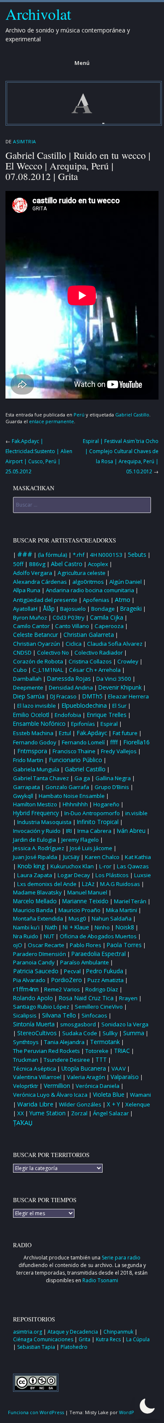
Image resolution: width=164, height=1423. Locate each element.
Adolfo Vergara (32, 573)
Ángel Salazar (111, 1113)
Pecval (72, 971)
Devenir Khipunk (120, 687)
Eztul (65, 733)
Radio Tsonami (100, 1280)
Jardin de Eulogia (34, 839)
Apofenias (96, 600)
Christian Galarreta (88, 635)
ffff (114, 742)
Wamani (140, 1094)
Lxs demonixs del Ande (47, 884)
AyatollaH (25, 608)
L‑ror (105, 866)
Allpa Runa (26, 590)
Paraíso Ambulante (84, 962)
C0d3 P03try (69, 617)
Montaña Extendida (38, 918)
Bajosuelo (73, 608)
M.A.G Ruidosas (120, 884)
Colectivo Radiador (98, 652)
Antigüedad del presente (45, 600)
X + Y (113, 1104)
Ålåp (49, 608)
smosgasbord (78, 1024)
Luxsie (142, 875)
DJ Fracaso (63, 696)
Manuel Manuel (87, 892)
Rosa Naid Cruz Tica (86, 998)
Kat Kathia (138, 857)
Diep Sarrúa (29, 696)
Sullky (110, 1033)
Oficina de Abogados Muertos (98, 936)
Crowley (127, 661)
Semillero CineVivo (99, 1006)
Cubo (20, 670)
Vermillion (57, 1086)
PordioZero (66, 980)
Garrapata (26, 787)
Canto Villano (72, 626)
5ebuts (137, 554)
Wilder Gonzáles (80, 1104)
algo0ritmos (88, 581)
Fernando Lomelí (83, 742)
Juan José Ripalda (35, 857)
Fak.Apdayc (92, 733)
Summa (133, 1033)
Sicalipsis (25, 1015)
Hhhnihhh (75, 804)
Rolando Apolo (33, 998)
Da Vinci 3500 (113, 678)
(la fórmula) (52, 554)
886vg (37, 564)
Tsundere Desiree (67, 1059)
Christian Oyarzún (36, 643)
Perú (79, 414)
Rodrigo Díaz (101, 989)
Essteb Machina (33, 733)
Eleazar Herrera (128, 696)
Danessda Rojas (69, 678)
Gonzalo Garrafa (67, 787)
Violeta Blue (108, 1094)
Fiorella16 (136, 742)
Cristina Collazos (90, 661)
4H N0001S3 (106, 554)
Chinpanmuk (119, 1331)
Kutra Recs (109, 1339)
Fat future (125, 733)
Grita (85, 1339)
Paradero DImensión (39, 954)
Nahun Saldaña (112, 918)
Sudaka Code (79, 1033)
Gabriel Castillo (132, 414)
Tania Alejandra (64, 1042)
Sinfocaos (94, 1015)
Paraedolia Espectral (98, 954)
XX (20, 1113)
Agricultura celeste (82, 573)
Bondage (103, 608)
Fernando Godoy (34, 742)
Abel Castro (66, 564)
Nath (51, 927)
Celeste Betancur (35, 635)
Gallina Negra (113, 778)
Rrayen (128, 998)
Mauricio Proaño (79, 910)
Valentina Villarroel (37, 1077)
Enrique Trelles (107, 715)
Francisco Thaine (74, 751)
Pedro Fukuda (104, 971)
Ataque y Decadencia (73, 1331)
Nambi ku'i (26, 927)
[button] (147, 1406)
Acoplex (98, 564)
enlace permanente (51, 421)
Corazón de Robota (38, 661)
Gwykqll (23, 796)
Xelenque (137, 1104)
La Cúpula (138, 1339)
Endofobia (68, 715)
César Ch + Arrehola (95, 670)
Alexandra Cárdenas (40, 581)
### (24, 554)
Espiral (109, 724)
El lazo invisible (36, 705)
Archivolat (38, 13)
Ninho (102, 927)
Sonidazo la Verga (124, 1024)
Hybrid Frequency (36, 813)
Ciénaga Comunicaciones (43, 1339)
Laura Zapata (34, 875)
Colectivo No (53, 652)
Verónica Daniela (97, 1086)
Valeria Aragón (86, 1077)
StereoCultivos (37, 1033)
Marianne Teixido (85, 901)
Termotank (105, 1042)
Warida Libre (35, 1104)
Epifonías (83, 724)
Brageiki (131, 608)
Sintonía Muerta (34, 1024)
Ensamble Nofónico (39, 724)
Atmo (122, 599)
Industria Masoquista (44, 822)
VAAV (118, 1068)
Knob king (31, 866)
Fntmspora (32, 751)
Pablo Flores (85, 945)
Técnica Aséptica (34, 1068)
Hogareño (106, 804)
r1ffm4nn (26, 989)
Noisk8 (124, 927)
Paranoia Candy (34, 962)
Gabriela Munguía (36, 769)
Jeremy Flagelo (80, 839)
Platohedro (74, 1347)
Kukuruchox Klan (72, 866)
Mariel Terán (130, 901)
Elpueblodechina (84, 705)
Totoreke (96, 1051)
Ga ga (82, 778)
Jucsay (71, 857)
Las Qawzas (133, 866)
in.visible (136, 813)
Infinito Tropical (98, 822)
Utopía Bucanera (83, 1068)
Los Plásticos (112, 875)
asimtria (24, 141)
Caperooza (109, 626)
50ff (18, 564)
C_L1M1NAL (47, 670)
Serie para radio (121, 1257)
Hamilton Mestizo (35, 804)
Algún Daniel (125, 581)
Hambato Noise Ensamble (72, 796)
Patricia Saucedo (35, 971)
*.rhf (79, 554)
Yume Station (47, 1113)
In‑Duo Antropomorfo (92, 813)
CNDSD (22, 652)
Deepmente (28, 687)
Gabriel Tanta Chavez (41, 778)
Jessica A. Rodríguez (38, 848)
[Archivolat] (83, 123)
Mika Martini (121, 910)
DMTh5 (92, 696)
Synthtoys (26, 1042)
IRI (69, 831)
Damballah (27, 678)
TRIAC (122, 1051)
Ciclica (74, 643)
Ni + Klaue (76, 927)
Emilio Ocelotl (31, 715)
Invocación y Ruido (37, 831)
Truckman (25, 1059)
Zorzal (79, 1113)
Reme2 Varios (62, 989)
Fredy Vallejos (119, 751)
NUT (49, 936)
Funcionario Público (75, 760)
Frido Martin (28, 760)
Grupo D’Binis (112, 787)
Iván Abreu (131, 831)
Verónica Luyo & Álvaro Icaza (50, 1094)
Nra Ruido (25, 936)
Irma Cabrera (94, 831)
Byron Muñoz (30, 617)
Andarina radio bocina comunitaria (90, 590)
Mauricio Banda (33, 910)
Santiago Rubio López (41, 1006)
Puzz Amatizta (105, 980)
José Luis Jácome (91, 848)
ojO (17, 945)
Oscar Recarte (46, 945)
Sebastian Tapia (36, 1347)
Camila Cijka (106, 617)
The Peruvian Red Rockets (46, 1051)
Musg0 (77, 918)
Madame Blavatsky (37, 892)
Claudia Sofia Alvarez (115, 643)
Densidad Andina (71, 687)
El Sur (119, 705)
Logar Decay (74, 875)
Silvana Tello (59, 1015)
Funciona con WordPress (36, 1412)
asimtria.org (28, 1331)
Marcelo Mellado (35, 901)
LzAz (88, 884)
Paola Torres (124, 945)
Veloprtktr (25, 1086)
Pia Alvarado (29, 980)
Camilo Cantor (31, 626)
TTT (101, 1059)
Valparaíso (125, 1077)
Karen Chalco (102, 857)
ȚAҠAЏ (23, 1122)
